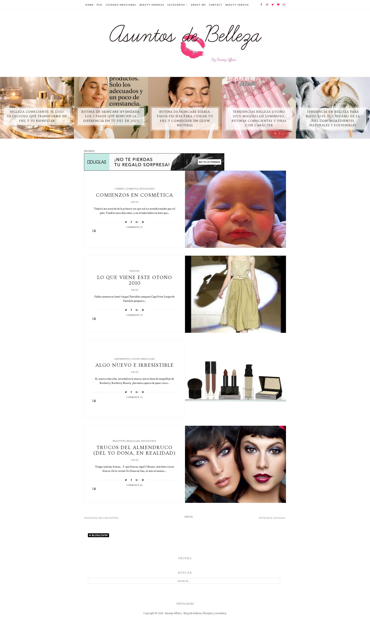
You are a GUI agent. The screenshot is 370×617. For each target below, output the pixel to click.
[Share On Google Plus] (137, 222)
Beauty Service (237, 4)
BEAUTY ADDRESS (152, 4)
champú (119, 188)
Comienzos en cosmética (134, 195)
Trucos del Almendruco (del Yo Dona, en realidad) (134, 450)
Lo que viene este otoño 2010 (134, 280)
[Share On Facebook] (131, 222)
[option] (37, 108)
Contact (215, 4)
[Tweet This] (126, 222)
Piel (100, 4)
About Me (198, 4)
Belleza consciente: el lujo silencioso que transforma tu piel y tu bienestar (37, 116)
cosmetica (131, 188)
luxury (135, 358)
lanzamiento (122, 358)
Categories (176, 4)
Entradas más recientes (101, 518)
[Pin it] (143, 222)
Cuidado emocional (121, 4)
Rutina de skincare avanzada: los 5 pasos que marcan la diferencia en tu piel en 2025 (111, 116)
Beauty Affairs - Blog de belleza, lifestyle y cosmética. (196, 613)
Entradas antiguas (272, 518)
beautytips (119, 441)
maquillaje (148, 358)
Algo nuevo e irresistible (134, 365)
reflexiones (147, 188)
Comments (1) (134, 315)
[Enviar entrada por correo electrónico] (134, 230)
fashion (135, 271)
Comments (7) (134, 227)
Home (89, 4)
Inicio (189, 516)
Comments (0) (134, 485)
